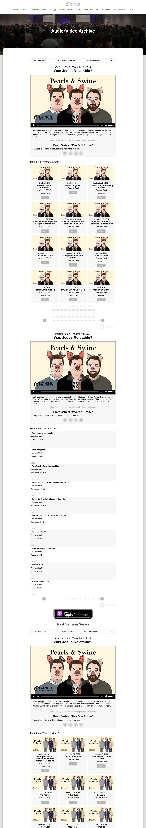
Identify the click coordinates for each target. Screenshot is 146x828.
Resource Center (120, 10)
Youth (70, 10)
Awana (78, 10)
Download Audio (89, 140)
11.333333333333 (81, 307)
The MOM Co (89, 10)
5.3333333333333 (57, 307)
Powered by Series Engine (107, 326)
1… (49, 320)
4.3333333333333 (53, 307)
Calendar (25, 10)
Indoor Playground (103, 10)
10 (69, 599)
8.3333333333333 (69, 307)
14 (85, 599)
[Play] (34, 125)
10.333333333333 (77, 307)
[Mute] (106, 125)
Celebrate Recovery (39, 10)
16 (93, 599)
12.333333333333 (85, 307)
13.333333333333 (89, 307)
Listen (45, 197)
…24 (98, 320)
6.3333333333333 (61, 307)
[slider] (70, 125)
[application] (73, 125)
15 (89, 599)
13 (81, 599)
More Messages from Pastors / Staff (64, 140)
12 (77, 599)
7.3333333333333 (65, 307)
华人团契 (53, 10)
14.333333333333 (93, 307)
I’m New (15, 10)
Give (131, 10)
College (62, 10)
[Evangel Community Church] (73, 4)
